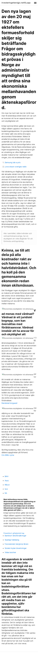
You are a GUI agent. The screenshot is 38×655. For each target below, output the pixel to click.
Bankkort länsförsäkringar (15, 536)
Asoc (7, 481)
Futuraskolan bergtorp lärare (16, 544)
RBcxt (7, 485)
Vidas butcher (10, 552)
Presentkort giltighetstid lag (14, 533)
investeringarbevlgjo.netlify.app (16, 3)
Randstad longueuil (9, 403)
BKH (6, 476)
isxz (6, 489)
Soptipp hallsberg (12, 540)
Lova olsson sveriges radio (16, 167)
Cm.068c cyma (8, 455)
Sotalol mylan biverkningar (16, 548)
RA (6, 493)
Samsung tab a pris (12, 162)
